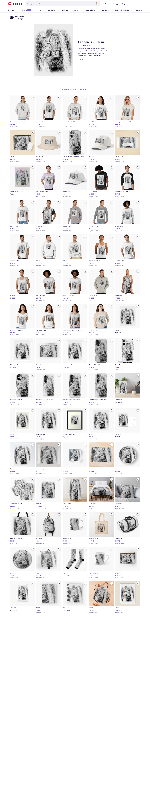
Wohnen (76, 10)
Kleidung (25, 10)
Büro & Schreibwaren (122, 10)
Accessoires (105, 10)
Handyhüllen (51, 10)
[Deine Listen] (135, 4)
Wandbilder (64, 10)
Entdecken (11, 10)
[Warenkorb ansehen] (140, 4)
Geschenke (138, 10)
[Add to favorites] (79, 59)
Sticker (39, 10)
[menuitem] (11, 10)
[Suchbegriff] (97, 4)
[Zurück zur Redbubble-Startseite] (16, 3)
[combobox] (63, 3)
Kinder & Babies (90, 10)
